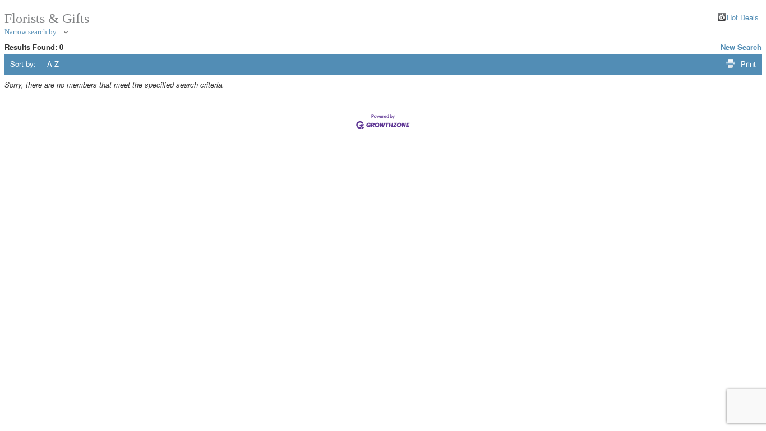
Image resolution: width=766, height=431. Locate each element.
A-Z (53, 63)
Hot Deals (743, 17)
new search (741, 47)
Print (748, 63)
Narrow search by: (31, 31)
